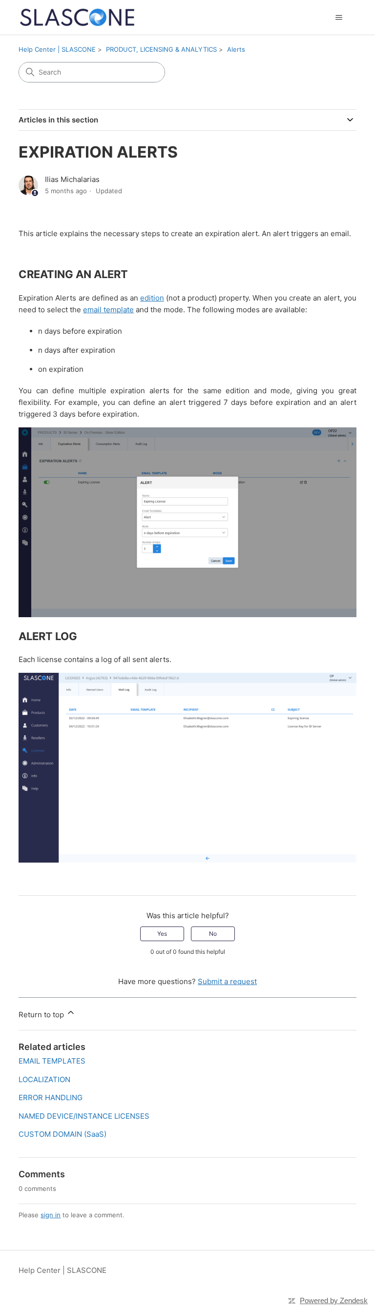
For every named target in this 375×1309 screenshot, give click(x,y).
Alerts (236, 49)
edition (152, 297)
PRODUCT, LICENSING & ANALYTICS (161, 49)
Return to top (42, 1014)
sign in (51, 1215)
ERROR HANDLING (51, 1097)
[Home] (77, 17)
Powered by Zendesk (334, 1300)
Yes (162, 933)
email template (108, 309)
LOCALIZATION (44, 1079)
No (213, 933)
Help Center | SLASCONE (57, 49)
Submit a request (227, 981)
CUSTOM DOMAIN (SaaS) (62, 1134)
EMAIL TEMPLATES (52, 1061)
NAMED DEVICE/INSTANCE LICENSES (84, 1116)
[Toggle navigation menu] (339, 17)
